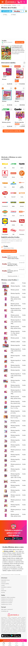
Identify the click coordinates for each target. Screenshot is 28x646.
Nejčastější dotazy (5, 580)
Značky (3, 585)
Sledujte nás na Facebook (7, 599)
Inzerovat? (3, 581)
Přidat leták (3, 590)
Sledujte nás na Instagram (7, 600)
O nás (2, 589)
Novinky (3, 592)
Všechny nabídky (7, 5)
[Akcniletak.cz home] (10, 1)
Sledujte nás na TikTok (6, 604)
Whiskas (14, 5)
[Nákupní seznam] (21, 2)
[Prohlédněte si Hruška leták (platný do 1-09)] (6, 52)
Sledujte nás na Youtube (6, 602)
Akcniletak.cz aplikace (6, 587)
